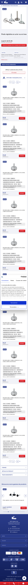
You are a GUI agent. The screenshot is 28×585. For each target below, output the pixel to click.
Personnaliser (13, 307)
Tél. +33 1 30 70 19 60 (15, 528)
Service (4, 545)
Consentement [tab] (5, 280)
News (3, 536)
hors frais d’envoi (9, 42)
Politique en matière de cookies (20, 580)
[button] (2, 495)
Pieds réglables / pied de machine (10, 5)
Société (4, 540)
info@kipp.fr (15, 532)
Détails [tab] (12, 280)
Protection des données (8, 580)
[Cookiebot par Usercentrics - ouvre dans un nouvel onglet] (21, 277)
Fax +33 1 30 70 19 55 (15, 530)
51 (17, 82)
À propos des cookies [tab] (21, 280)
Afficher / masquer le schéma (15, 77)
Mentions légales (9, 578)
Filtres (14, 72)
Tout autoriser (14, 302)
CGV (15, 578)
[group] (14, 499)
